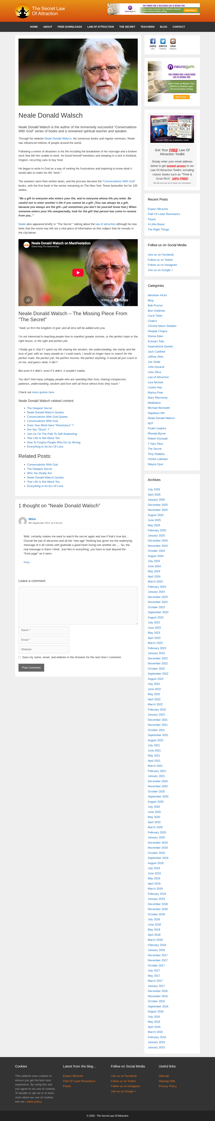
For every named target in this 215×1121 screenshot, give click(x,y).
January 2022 (156, 714)
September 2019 (158, 858)
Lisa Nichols (155, 382)
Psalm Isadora (157, 428)
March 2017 (155, 980)
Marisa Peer (155, 392)
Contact (179, 26)
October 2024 (156, 550)
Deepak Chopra (157, 331)
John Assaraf (156, 367)
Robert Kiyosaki (158, 438)
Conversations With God (118, 181)
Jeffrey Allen (155, 356)
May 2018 (154, 929)
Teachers (148, 26)
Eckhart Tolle (156, 341)
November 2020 (158, 786)
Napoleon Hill (156, 413)
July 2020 (154, 806)
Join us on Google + (160, 270)
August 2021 (155, 740)
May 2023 (154, 632)
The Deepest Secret (39, 408)
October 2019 (156, 853)
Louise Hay (155, 387)
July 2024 (154, 561)
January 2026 (156, 499)
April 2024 (154, 576)
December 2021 (158, 719)
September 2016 (158, 1006)
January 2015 (156, 1047)
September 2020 (158, 796)
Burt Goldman (156, 310)
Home (34, 26)
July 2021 (154, 745)
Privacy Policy (168, 1086)
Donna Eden (155, 336)
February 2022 (157, 709)
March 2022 (155, 704)
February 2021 (157, 771)
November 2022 (158, 663)
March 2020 (155, 827)
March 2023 (155, 643)
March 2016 (155, 1032)
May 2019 (154, 878)
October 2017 (156, 965)
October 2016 (156, 1001)
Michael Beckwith (159, 407)
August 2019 (155, 863)
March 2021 (155, 765)
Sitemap (164, 1076)
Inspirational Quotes (160, 346)
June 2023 (154, 627)
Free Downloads (70, 26)
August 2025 (155, 515)
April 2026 (154, 494)
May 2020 (154, 817)
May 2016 (154, 1021)
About (47, 26)
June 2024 (154, 566)
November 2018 (158, 909)
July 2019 (154, 868)
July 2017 (154, 970)
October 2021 (156, 730)
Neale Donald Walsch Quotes (45, 412)
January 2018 (156, 950)
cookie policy (33, 1101)
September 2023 (158, 612)
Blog (163, 26)
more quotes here (43, 392)
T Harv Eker (155, 443)
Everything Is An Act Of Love (45, 446)
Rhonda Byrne (157, 433)
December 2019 (158, 842)
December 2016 (158, 991)
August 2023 (155, 617)
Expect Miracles (158, 209)
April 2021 (154, 760)
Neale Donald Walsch (58, 138)
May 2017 (154, 975)
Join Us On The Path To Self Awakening (52, 433)
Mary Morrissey (158, 397)
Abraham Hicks (157, 295)
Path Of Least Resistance (164, 214)
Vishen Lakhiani (158, 459)
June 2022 (154, 689)
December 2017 (158, 955)
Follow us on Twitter (160, 259)
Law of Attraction (100, 26)
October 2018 (156, 914)
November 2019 (158, 847)
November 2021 (158, 724)
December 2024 (158, 540)
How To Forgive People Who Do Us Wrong (53, 442)
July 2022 (154, 684)
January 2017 (156, 986)
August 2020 (155, 801)
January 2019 (156, 898)
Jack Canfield (156, 351)
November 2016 (158, 996)
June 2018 (154, 924)
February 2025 (157, 530)
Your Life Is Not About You (43, 438)
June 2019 (154, 873)
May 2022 (154, 694)
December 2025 (158, 504)
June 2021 (154, 750)
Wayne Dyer (155, 464)
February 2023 (157, 648)
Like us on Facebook (161, 254)
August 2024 (155, 556)
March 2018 (155, 939)
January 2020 (156, 837)
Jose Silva (154, 372)
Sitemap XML (167, 1081)
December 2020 (158, 781)
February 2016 (157, 1037)
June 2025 (154, 520)
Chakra (152, 321)
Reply (27, 562)
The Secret (127, 26)
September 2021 (158, 735)
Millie (32, 519)
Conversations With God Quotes (47, 416)
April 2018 (154, 934)
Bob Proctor (155, 305)
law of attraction (106, 224)
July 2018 (154, 919)
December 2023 (158, 597)
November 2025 (158, 509)
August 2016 (155, 1011)
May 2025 (154, 525)
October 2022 (156, 668)
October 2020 (156, 791)
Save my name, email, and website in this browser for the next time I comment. (72, 657)
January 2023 (156, 653)
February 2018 (157, 945)
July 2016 (154, 1016)
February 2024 (157, 586)
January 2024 (156, 591)
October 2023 (156, 607)
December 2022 (158, 658)
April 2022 (154, 699)
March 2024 (155, 581)
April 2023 (154, 638)
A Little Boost (156, 224)
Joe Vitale (154, 361)
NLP (150, 423)
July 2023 (154, 622)
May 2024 (154, 571)
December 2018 (158, 904)
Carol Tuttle (155, 315)
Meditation (154, 402)
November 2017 (158, 960)
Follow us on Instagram (162, 264)
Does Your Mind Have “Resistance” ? (50, 425)
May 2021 (154, 755)
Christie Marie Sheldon (162, 326)
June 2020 (154, 812)
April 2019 (154, 883)
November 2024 (158, 545)
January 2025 (156, 535)
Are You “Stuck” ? (38, 429)
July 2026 (154, 489)
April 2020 (154, 822)
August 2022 (155, 678)
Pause (152, 219)
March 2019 (155, 888)
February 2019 (157, 893)
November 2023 (158, 602)
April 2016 (154, 1027)
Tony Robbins (156, 454)
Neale (22, 224)
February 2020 (157, 832)
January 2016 (156, 1042)
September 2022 (158, 673)
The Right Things (158, 229)
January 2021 (156, 776)
